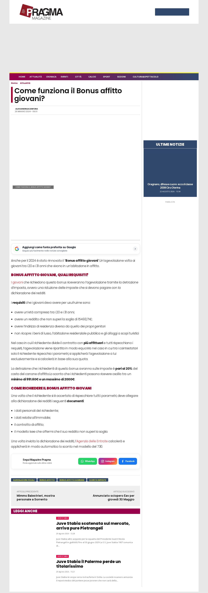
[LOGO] (41, 12)
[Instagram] (165, 12)
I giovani (17, 282)
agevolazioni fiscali (24, 480)
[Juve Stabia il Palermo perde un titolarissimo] (30, 568)
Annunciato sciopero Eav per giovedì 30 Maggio (113, 497)
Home (14, 83)
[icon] (187, 77)
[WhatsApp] (102, 110)
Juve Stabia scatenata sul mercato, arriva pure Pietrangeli (93, 526)
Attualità (25, 83)
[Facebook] (159, 12)
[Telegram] (117, 110)
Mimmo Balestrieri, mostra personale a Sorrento (36, 497)
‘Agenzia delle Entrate (92, 441)
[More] (132, 110)
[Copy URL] (125, 110)
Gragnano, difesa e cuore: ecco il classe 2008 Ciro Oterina (170, 185)
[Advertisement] (104, 48)
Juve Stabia (62, 518)
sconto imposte (97, 480)
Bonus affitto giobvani (71, 480)
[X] (178, 12)
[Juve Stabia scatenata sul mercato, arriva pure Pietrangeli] (30, 532)
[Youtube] (185, 12)
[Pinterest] (172, 12)
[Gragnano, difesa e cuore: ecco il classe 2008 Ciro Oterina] (170, 165)
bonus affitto (47, 480)
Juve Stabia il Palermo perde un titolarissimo (88, 564)
